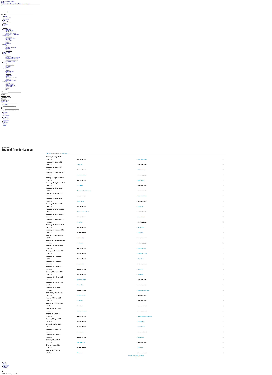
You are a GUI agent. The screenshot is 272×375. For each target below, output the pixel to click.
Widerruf (5, 367)
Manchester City (142, 248)
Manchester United (81, 175)
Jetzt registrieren (4, 101)
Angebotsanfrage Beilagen (12, 60)
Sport (4, 20)
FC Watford (80, 185)
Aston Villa (79, 164)
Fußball (8, 48)
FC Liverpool (80, 243)
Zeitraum (3, 105)
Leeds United (141, 180)
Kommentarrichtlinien (11, 80)
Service (5, 68)
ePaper (4, 1)
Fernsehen (8, 79)
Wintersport (8, 49)
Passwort (3, 94)
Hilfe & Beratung (10, 71)
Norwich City (141, 227)
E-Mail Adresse (4, 93)
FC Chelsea (140, 206)
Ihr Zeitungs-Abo (10, 65)
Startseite (5, 16)
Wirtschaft (8, 39)
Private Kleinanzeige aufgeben (13, 57)
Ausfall (7, 67)
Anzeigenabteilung (10, 85)
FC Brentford (141, 217)
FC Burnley (140, 232)
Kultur (4, 23)
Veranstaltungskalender (11, 77)
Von (1, 107)
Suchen (5, 104)
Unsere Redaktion (10, 84)
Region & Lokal (7, 18)
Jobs (7, 89)
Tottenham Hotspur (142, 196)
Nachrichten (6, 19)
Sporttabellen (9, 51)
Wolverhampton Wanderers (84, 191)
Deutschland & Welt (10, 38)
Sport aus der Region (11, 47)
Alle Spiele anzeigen (64, 153)
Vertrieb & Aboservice (11, 86)
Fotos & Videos (6, 21)
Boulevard (8, 43)
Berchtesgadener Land (11, 31)
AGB (4, 362)
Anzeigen (5, 24)
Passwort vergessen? (5, 96)
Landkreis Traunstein (11, 33)
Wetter (7, 76)
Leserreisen (8, 74)
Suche (2, 102)
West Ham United (142, 159)
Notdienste (8, 72)
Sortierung (3, 110)
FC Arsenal (79, 222)
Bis (1, 108)
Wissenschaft (9, 40)
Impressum (5, 366)
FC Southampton (142, 170)
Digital (7, 42)
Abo (2, 1)
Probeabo (8, 1)
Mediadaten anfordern (11, 61)
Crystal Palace (80, 201)
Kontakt (12, 1)
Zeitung (5, 81)
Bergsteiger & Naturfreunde (12, 34)
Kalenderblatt (9, 75)
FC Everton (140, 269)
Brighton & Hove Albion (83, 212)
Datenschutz (6, 365)
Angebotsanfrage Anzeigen (12, 58)
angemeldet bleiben (6, 97)
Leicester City (80, 238)
